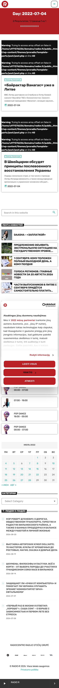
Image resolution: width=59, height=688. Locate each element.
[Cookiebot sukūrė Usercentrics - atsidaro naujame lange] (42, 305)
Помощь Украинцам (12, 80)
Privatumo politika (29, 669)
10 (53, 463)
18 (6, 474)
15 (37, 469)
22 (37, 474)
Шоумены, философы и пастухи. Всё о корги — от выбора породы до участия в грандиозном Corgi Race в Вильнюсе (31, 566)
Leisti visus (29, 364)
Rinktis (27, 372)
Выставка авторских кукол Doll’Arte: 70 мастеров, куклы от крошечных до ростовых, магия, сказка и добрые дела (31, 547)
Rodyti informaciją (40, 355)
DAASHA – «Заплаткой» (30, 234)
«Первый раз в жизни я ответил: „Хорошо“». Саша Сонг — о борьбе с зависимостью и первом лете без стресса (27, 610)
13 (22, 469)
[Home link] (4, 4)
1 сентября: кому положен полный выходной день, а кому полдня (33, 261)
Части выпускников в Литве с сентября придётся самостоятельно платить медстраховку (35, 289)
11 (6, 469)
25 (6, 480)
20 (21, 474)
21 (29, 474)
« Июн (5, 485)
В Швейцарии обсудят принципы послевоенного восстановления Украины (27, 166)
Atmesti (29, 381)
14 (29, 469)
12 (14, 469)
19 (14, 474)
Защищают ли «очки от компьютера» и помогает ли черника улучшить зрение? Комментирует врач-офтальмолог (31, 588)
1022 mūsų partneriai (23, 320)
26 (14, 480)
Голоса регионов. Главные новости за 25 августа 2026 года (33, 274)
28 (29, 480)
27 (22, 480)
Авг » (13, 485)
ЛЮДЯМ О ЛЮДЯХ (15, 511)
